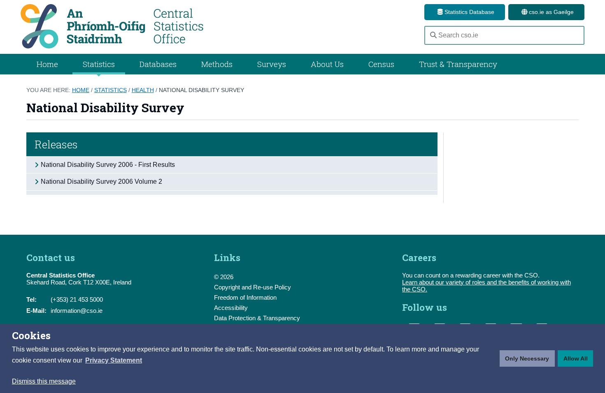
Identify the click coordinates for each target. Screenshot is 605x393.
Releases (56, 144)
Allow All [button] (575, 358)
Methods (217, 64)
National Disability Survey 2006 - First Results (108, 164)
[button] (113, 360)
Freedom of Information (245, 297)
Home (47, 64)
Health (143, 90)
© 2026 (223, 276)
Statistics (110, 90)
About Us (327, 64)
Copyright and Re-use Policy (252, 287)
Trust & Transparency (458, 64)
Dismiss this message (44, 381)
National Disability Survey (201, 90)
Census (381, 64)
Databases (158, 64)
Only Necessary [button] (527, 358)
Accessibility (231, 307)
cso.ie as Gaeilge (550, 12)
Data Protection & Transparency (257, 317)
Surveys (271, 64)
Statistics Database (468, 12)
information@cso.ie (76, 310)
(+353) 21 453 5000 (77, 299)
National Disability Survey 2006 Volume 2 (101, 181)
